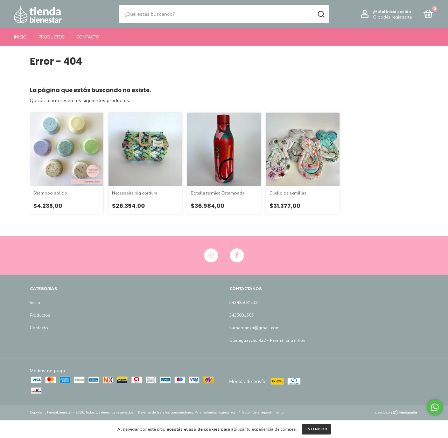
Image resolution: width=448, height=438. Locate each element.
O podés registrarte (392, 17)
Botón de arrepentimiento (263, 412)
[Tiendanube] (396, 413)
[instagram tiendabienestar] (211, 255)
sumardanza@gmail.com (254, 328)
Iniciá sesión (398, 11)
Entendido (316, 429)
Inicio (20, 37)
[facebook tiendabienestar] (237, 255)
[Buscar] (321, 14)
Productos (51, 37)
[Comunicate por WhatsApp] (435, 407)
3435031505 (241, 315)
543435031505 (244, 302)
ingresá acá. (227, 412)
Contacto (87, 37)
